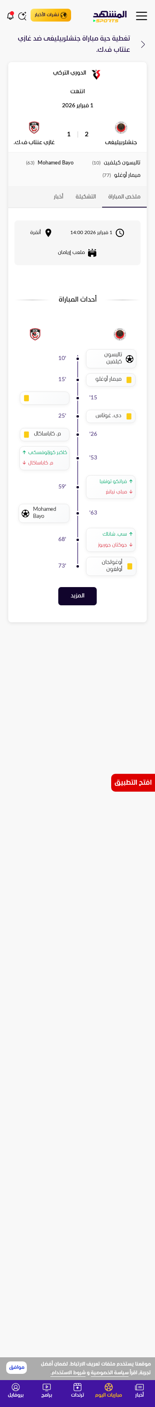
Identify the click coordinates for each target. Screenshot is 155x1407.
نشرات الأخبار (47, 15)
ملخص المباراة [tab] (124, 197)
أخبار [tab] (58, 197)
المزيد (77, 596)
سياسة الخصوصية (110, 1373)
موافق (16, 1367)
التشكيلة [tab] (86, 197)
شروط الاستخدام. (68, 1373)
